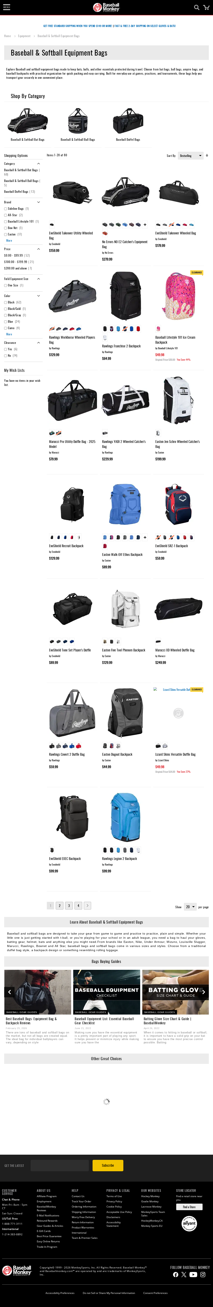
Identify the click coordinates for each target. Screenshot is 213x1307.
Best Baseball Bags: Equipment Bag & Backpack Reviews (31, 1020)
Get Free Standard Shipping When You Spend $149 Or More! (77, 26)
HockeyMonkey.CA (152, 1220)
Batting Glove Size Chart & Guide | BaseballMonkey (167, 1020)
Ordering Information (84, 1206)
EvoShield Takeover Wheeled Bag (175, 232)
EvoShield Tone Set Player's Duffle (70, 649)
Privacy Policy (114, 1201)
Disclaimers (113, 1217)
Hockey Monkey (150, 1196)
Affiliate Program (47, 1196)
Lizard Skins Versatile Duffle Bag (175, 754)
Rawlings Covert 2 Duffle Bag (67, 754)
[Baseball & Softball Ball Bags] (77, 121)
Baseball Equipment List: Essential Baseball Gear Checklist (104, 1020)
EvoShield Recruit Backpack (66, 545)
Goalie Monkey (150, 1201)
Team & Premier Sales (85, 1238)
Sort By (171, 155)
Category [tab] (9, 163)
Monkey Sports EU (151, 1226)
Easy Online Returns (48, 1241)
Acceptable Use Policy (119, 1212)
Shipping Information (84, 1212)
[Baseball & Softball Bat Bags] (27, 121)
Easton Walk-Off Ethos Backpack (122, 554)
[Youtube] (193, 1274)
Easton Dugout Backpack (117, 754)
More (9, 240)
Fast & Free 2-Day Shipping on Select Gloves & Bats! (145, 26)
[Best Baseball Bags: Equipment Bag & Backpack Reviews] (37, 992)
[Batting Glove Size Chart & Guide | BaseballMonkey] (175, 992)
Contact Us (78, 1196)
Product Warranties (83, 1227)
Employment (44, 1201)
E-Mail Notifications (48, 1215)
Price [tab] (7, 249)
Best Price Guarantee (49, 1236)
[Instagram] (202, 1274)
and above (18, 268)
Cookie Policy (114, 1206)
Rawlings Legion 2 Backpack (119, 858)
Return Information (83, 1222)
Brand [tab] (7, 202)
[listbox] (72, 225)
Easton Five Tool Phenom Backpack (123, 649)
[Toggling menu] (6, 7)
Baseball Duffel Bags (20, 191)
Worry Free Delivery (83, 1217)
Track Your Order (81, 1201)
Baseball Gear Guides (21, 1012)
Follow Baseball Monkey (190, 1267)
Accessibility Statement (113, 1224)
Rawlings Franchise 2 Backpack (121, 345)
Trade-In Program (47, 1247)
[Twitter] (183, 1274)
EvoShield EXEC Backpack (65, 858)
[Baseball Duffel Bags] (128, 121)
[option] (52, 224)
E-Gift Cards (44, 1231)
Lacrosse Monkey (151, 1206)
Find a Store (189, 1207)
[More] (145, 224)
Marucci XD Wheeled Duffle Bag (174, 649)
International (79, 1232)
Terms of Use (114, 1196)
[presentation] (9, 992)
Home (8, 36)
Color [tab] (7, 295)
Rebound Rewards (47, 1220)
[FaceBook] (175, 1274)
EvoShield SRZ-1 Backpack (171, 545)
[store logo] (104, 7)
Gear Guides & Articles (50, 1226)
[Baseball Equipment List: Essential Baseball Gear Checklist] (106, 992)
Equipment (24, 36)
